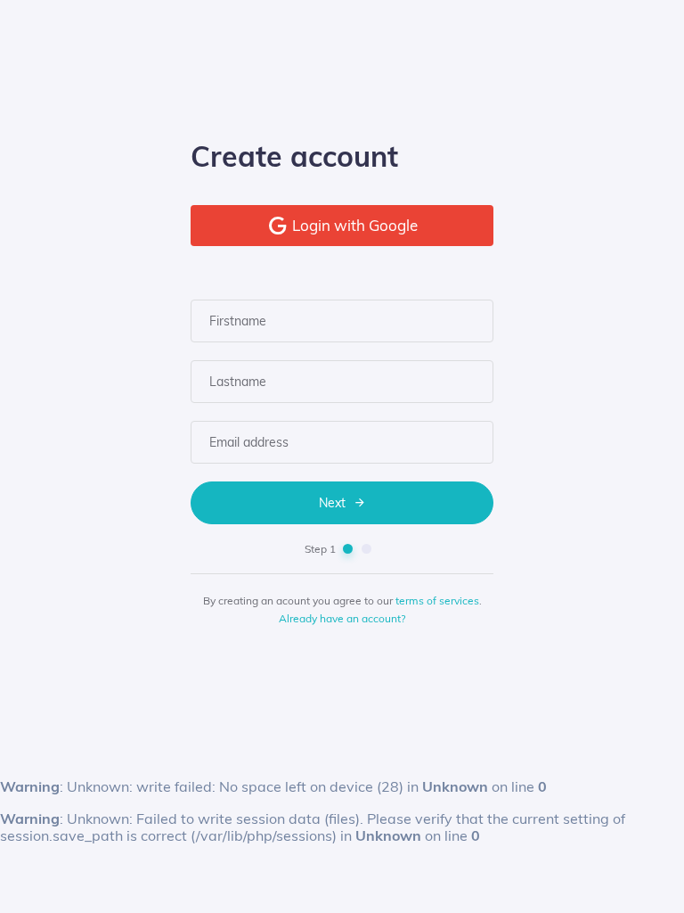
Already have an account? (342, 618)
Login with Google (353, 225)
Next (334, 503)
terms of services (437, 600)
